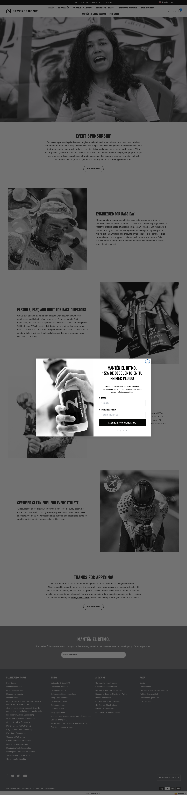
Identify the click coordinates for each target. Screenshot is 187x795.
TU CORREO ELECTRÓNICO (107, 410)
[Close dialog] (147, 362)
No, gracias (122, 430)
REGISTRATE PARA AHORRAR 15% (122, 422)
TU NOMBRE (102, 398)
